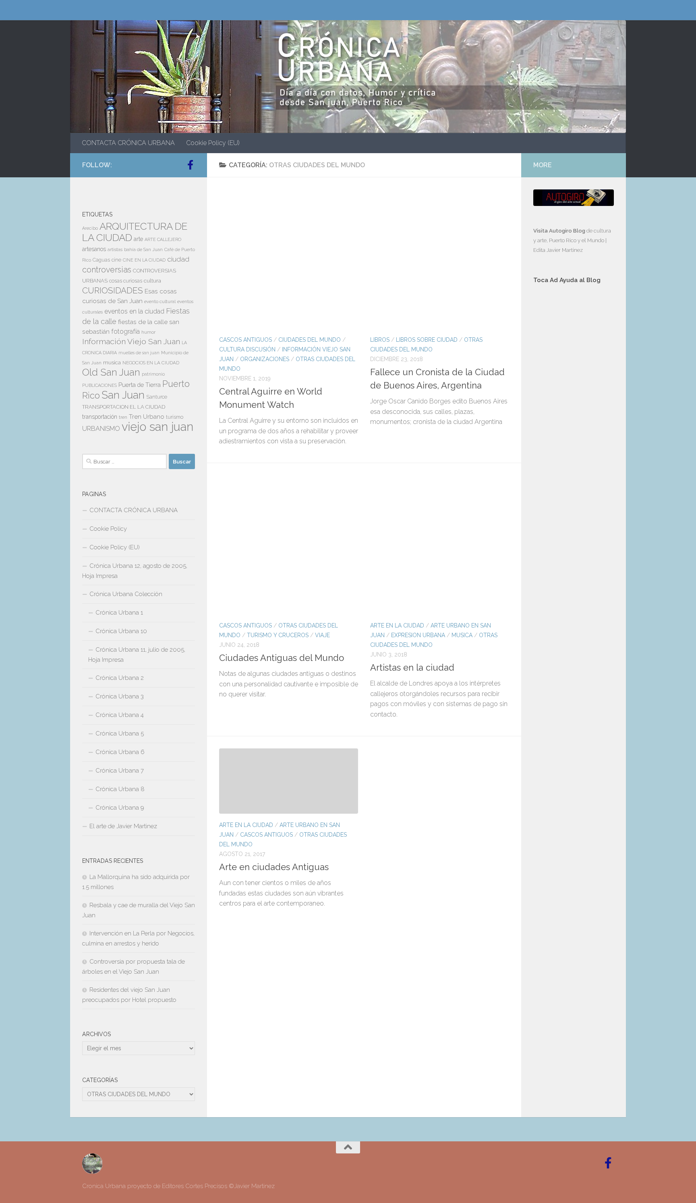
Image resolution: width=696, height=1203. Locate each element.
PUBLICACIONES (99, 385)
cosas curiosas (125, 281)
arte (138, 239)
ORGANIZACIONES (264, 359)
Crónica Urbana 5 (119, 733)
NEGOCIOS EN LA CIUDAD (150, 363)
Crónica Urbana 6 (120, 752)
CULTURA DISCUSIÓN (247, 349)
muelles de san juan (139, 352)
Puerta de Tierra (139, 384)
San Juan (123, 395)
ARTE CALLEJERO (163, 239)
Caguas (101, 260)
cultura (152, 280)
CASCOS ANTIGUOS (245, 340)
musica (112, 362)
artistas (115, 249)
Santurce (156, 397)
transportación (99, 416)
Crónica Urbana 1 (119, 612)
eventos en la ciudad (134, 311)
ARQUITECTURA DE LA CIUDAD (134, 231)
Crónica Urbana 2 (119, 677)
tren (123, 417)
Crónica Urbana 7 (119, 770)
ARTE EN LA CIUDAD (397, 625)
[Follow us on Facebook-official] (190, 165)
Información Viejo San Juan (131, 341)
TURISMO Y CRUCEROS (278, 635)
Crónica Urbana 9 (119, 807)
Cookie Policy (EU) (213, 143)
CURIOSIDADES (112, 290)
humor (148, 332)
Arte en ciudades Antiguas (274, 867)
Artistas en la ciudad (412, 667)
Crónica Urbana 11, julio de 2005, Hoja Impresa (136, 654)
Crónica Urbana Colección (125, 594)
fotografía (125, 331)
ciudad (178, 259)
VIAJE (322, 635)
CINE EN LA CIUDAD (144, 260)
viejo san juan (157, 427)
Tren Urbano (146, 416)
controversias (106, 269)
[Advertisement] (573, 426)
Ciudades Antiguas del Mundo (281, 657)
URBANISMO (101, 428)
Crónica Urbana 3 (119, 696)
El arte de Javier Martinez (123, 826)
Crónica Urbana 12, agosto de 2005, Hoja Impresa (134, 571)
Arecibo (90, 228)
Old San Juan (111, 372)
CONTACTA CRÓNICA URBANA (128, 143)
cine (116, 260)
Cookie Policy (108, 528)
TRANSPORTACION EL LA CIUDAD (123, 407)
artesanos (94, 249)
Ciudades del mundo (309, 340)
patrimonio (153, 374)
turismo (174, 417)
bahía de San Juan (143, 249)
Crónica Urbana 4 (119, 715)
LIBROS (379, 340)
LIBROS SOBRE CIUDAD (427, 340)
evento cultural (160, 301)
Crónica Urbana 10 (121, 631)
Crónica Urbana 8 (120, 789)
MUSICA (462, 635)
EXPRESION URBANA (418, 635)
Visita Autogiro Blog (559, 231)
